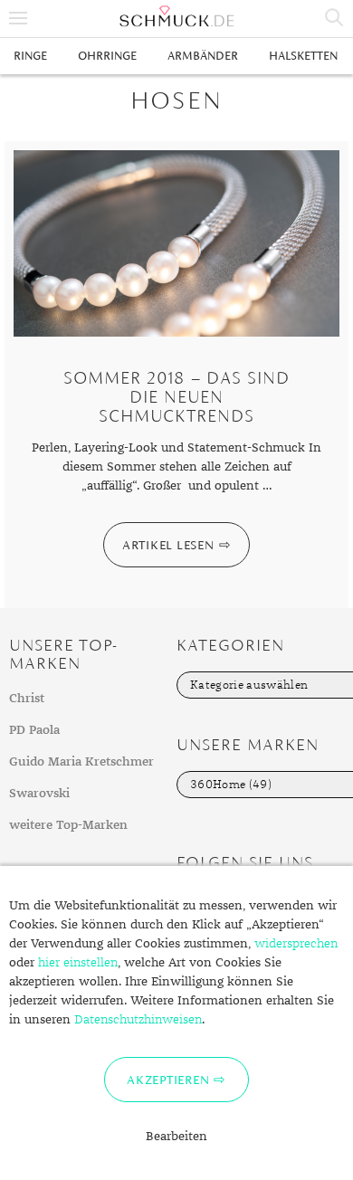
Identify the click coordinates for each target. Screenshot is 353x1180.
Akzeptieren (168, 1079)
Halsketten (303, 55)
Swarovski (39, 793)
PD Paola (34, 730)
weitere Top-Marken (68, 825)
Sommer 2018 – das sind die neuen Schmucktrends (176, 396)
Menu (18, 18)
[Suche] (335, 18)
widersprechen (296, 943)
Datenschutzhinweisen (138, 1019)
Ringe (30, 55)
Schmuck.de (176, 16)
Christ (26, 698)
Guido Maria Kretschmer (81, 762)
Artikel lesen (168, 545)
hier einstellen (78, 962)
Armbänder (202, 55)
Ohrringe (107, 55)
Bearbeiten (176, 1136)
